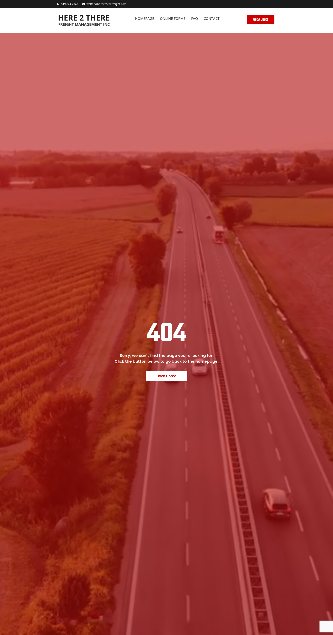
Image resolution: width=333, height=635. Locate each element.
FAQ (194, 18)
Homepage (144, 18)
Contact (211, 18)
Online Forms (172, 18)
